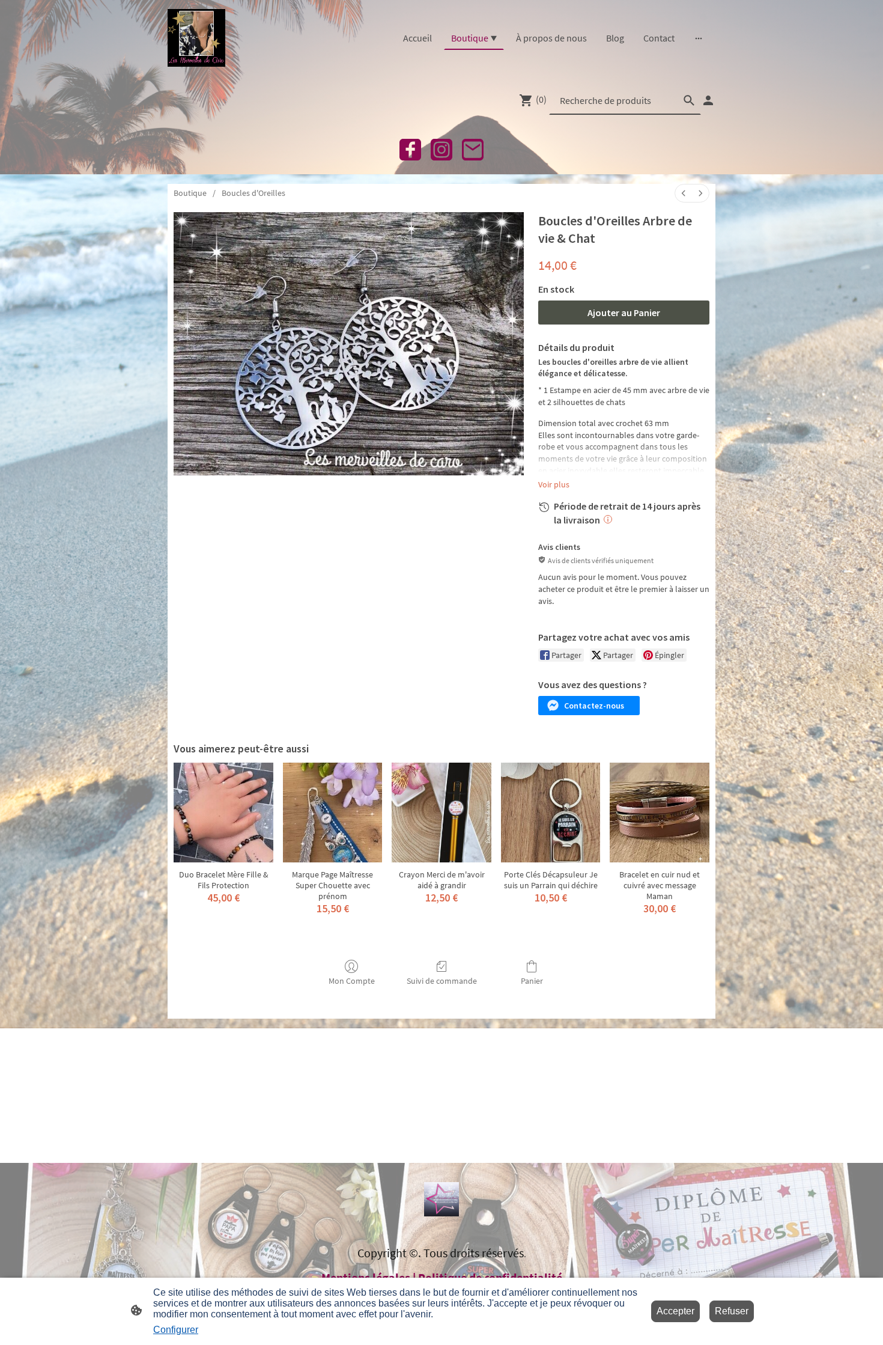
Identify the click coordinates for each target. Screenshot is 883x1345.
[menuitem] (683, 193)
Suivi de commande (442, 980)
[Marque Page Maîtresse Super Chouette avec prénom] (333, 812)
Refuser (731, 1311)
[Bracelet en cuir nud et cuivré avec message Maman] (659, 812)
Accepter (675, 1311)
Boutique (190, 193)
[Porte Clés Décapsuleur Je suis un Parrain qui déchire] (551, 812)
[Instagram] (441, 149)
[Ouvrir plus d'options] (699, 37)
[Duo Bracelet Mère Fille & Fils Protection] (223, 812)
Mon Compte (352, 980)
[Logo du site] (196, 38)
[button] (589, 705)
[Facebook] (410, 149)
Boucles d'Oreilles (253, 193)
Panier (532, 980)
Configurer (175, 1330)
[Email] (473, 149)
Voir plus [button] (553, 484)
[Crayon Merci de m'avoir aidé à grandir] (441, 812)
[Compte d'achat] (708, 100)
